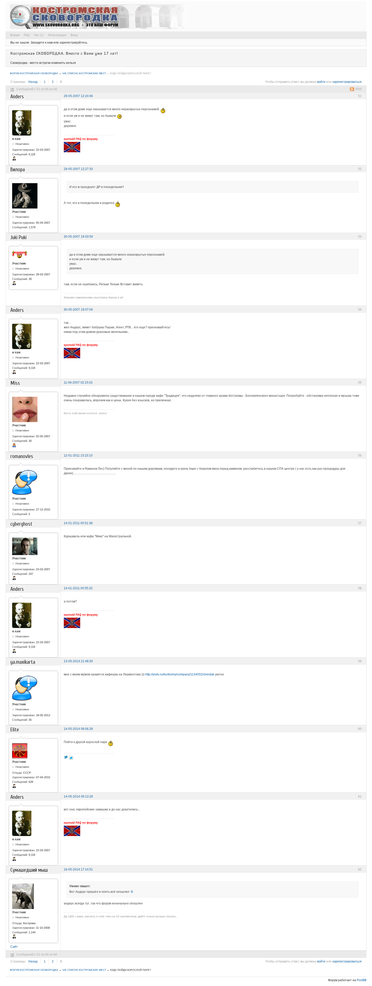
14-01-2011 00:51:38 (78, 523)
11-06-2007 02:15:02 (78, 382)
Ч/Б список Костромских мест (84, 73)
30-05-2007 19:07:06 (78, 309)
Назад (32, 82)
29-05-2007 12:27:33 (78, 169)
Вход (74, 35)
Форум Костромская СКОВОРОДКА (34, 73)
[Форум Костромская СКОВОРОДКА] (98, 16)
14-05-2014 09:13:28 (78, 796)
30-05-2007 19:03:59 (78, 236)
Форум (14, 35)
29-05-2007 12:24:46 (78, 96)
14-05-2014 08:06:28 (78, 729)
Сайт (14, 947)
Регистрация (57, 35)
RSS (359, 89)
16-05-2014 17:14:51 (78, 869)
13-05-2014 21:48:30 (78, 661)
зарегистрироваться (347, 82)
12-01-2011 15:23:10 (78, 455)
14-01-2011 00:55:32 (78, 588)
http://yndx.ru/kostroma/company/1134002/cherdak (179, 674)
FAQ (27, 35)
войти (321, 82)
